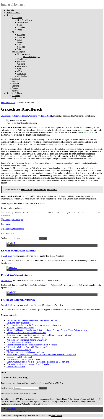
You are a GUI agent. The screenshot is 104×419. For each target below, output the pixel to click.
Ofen (19, 71)
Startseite (10, 10)
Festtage (15, 86)
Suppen (15, 88)
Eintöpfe (15, 83)
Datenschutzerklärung (15, 411)
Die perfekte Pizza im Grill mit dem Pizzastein (26, 332)
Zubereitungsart (18, 52)
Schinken (21, 27)
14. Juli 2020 (6, 256)
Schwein (21, 47)
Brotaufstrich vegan (31, 56)
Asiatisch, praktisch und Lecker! (20, 328)
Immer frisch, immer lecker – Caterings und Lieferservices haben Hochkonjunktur (41, 354)
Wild (19, 49)
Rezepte (9, 15)
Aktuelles (16, 95)
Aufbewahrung (13, 13)
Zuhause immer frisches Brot (18, 342)
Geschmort (22, 66)
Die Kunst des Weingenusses (18, 323)
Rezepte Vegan (23, 54)
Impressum (11, 408)
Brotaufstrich (22, 22)
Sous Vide (21, 73)
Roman (18, 116)
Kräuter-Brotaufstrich (15, 367)
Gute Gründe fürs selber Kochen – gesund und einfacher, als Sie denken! (37, 362)
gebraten (21, 61)
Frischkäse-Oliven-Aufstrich (16, 275)
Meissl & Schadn (85, 132)
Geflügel (21, 34)
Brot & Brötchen (24, 20)
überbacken (22, 76)
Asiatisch (16, 78)
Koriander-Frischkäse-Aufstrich (18, 250)
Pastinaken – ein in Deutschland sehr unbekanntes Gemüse (31, 320)
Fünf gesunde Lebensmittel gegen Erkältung (25, 352)
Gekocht (21, 64)
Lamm (20, 42)
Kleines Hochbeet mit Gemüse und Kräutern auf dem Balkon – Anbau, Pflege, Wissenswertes (46, 330)
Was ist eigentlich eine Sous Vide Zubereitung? (26, 347)
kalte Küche (17, 17)
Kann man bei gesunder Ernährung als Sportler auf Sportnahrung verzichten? (39, 335)
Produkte (41, 116)
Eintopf (15, 81)
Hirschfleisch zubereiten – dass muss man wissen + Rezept (31, 345)
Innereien (21, 37)
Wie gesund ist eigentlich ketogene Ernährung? (26, 340)
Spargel (15, 91)
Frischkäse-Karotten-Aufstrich (18, 299)
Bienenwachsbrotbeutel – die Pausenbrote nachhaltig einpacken (33, 325)
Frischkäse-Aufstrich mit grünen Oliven (23, 359)
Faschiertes (22, 59)
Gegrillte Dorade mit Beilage (18, 349)
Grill (19, 69)
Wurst (19, 30)
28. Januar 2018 (8, 116)
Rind (19, 44)
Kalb (19, 39)
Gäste (14, 98)
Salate (19, 25)
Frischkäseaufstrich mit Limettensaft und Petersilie (27, 364)
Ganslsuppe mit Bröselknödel (19, 357)
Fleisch (15, 32)
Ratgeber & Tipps (14, 93)
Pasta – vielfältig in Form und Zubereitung (24, 337)
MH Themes (56, 415)
